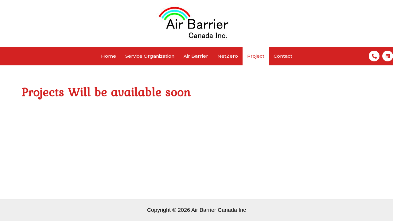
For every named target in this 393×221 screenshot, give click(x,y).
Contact (283, 56)
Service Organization (149, 56)
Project (255, 56)
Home (108, 56)
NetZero (227, 56)
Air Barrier (196, 56)
